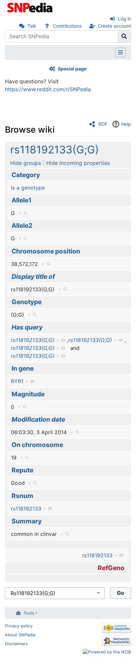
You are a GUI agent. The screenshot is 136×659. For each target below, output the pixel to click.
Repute (22, 470)
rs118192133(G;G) (54, 149)
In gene (23, 368)
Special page (72, 68)
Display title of (33, 276)
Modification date (38, 419)
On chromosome (37, 445)
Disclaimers (16, 643)
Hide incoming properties (78, 163)
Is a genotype (28, 187)
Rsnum (22, 496)
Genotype (27, 302)
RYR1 (17, 381)
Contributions (67, 26)
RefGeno (111, 568)
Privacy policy (19, 625)
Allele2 (22, 225)
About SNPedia (20, 634)
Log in (124, 18)
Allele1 (21, 200)
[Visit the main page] (30, 7)
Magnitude (28, 394)
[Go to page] (124, 36)
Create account (114, 26)
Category (26, 175)
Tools (28, 613)
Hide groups (25, 163)
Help (126, 124)
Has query (27, 327)
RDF (102, 124)
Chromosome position (46, 251)
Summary (27, 521)
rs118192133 (26, 508)
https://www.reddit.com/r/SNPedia (48, 89)
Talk (31, 26)
